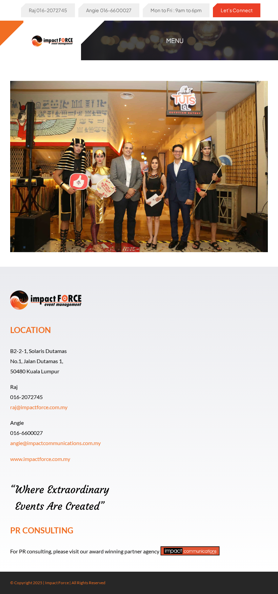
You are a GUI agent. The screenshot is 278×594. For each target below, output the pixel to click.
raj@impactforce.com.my (38, 407)
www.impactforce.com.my (40, 459)
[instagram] (255, 583)
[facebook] (244, 583)
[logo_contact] (52, 34)
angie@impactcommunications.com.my (55, 443)
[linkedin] (266, 583)
